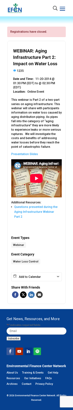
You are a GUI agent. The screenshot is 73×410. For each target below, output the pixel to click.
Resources (13, 378)
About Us (12, 372)
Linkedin (31, 294)
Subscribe (13, 338)
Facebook (15, 294)
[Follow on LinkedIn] (28, 351)
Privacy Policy (44, 384)
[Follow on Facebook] (10, 351)
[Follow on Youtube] (19, 351)
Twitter (23, 294)
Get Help (53, 372)
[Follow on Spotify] (37, 351)
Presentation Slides (24, 154)
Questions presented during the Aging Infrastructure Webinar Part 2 (35, 211)
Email (39, 294)
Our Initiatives (32, 378)
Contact (26, 384)
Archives (12, 384)
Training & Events (33, 372)
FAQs (48, 378)
